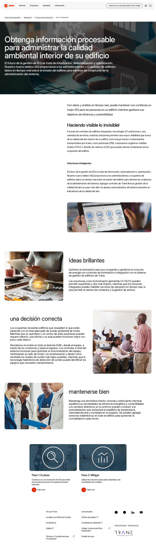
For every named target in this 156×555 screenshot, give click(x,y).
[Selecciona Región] (145, 5)
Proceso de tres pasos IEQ (44, 17)
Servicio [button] (22, 5)
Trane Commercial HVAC (12, 17)
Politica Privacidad (120, 525)
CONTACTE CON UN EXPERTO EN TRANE (124, 6)
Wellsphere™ (28, 17)
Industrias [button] (46, 5)
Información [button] (59, 5)
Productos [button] (34, 5)
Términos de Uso (133, 525)
